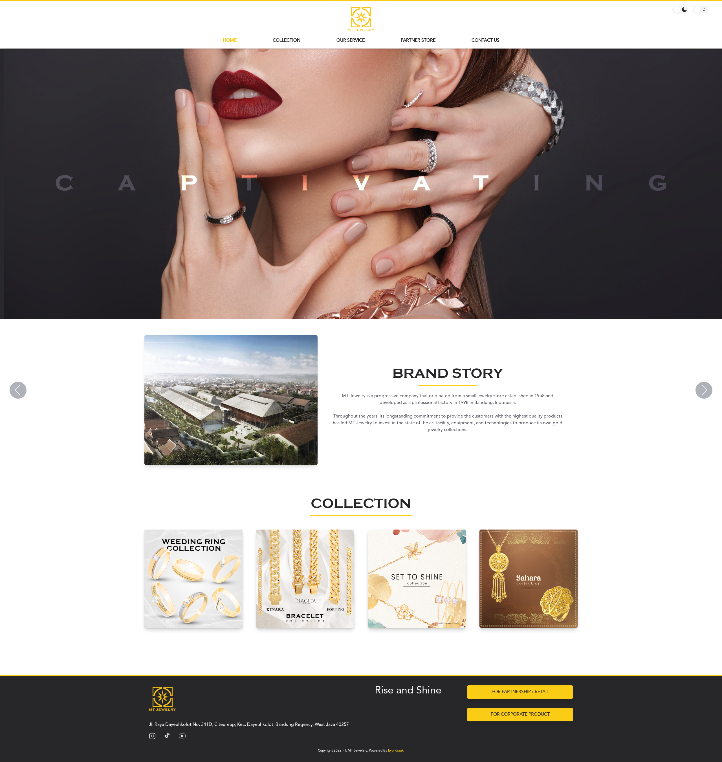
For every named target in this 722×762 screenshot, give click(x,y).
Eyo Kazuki (396, 750)
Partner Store (418, 40)
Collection (286, 40)
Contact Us (485, 40)
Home (230, 40)
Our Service (350, 40)
